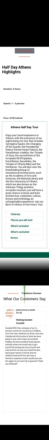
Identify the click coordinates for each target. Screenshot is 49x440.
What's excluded (20, 231)
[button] (24, 214)
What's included (20, 226)
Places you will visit (22, 220)
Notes (14, 237)
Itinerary (15, 214)
